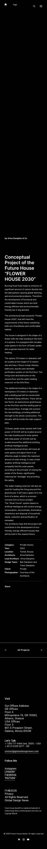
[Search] (33, 6)
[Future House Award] (14, 6)
